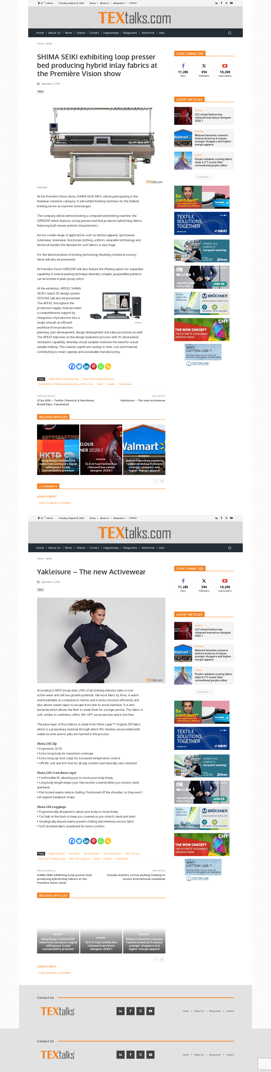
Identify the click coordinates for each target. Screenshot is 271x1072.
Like (183, 64)
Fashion (57, 456)
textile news (125, 384)
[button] (229, 33)
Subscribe (225, 64)
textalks (111, 384)
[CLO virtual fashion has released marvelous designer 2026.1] (101, 449)
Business (143, 456)
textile (100, 384)
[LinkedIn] (216, 3)
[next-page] (161, 481)
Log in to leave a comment (55, 502)
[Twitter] (226, 3)
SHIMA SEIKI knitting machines (98, 379)
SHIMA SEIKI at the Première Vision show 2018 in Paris (66, 384)
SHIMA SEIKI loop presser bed (63, 379)
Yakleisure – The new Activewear (142, 400)
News (49, 43)
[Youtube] (231, 3)
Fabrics (198, 155)
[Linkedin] (86, 366)
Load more (203, 176)
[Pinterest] (93, 366)
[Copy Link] (108, 366)
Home (40, 43)
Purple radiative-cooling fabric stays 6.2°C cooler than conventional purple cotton (213, 162)
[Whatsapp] (101, 366)
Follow (204, 64)
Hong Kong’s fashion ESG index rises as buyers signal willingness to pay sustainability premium (58, 465)
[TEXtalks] (135, 17)
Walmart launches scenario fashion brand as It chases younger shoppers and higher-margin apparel (144, 465)
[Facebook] (221, 3)
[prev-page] (156, 481)
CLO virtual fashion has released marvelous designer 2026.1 (101, 467)
